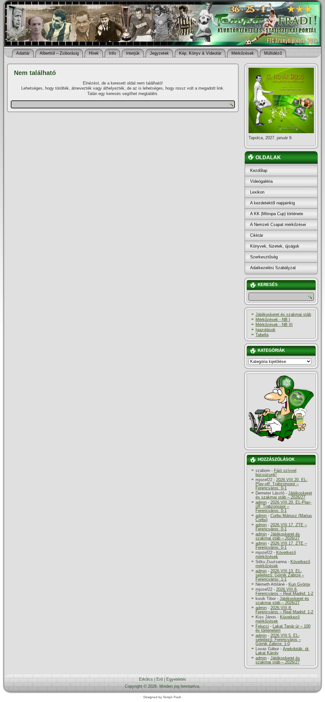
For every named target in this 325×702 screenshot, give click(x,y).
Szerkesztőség (264, 257)
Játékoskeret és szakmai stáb (283, 314)
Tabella (262, 334)
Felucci (262, 626)
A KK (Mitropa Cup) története (276, 213)
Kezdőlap (258, 170)
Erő (159, 679)
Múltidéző (273, 53)
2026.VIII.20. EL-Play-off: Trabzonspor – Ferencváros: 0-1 (281, 483)
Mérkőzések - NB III (274, 324)
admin (261, 502)
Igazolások (265, 329)
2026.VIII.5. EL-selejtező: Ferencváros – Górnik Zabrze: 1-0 (278, 639)
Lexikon (257, 192)
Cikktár (256, 235)
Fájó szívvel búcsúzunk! (275, 472)
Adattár (23, 53)
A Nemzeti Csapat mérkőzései (278, 224)
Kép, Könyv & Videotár (200, 53)
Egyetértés (176, 679)
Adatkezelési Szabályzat (273, 267)
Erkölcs (146, 679)
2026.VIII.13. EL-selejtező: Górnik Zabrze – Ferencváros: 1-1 (279, 575)
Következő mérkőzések (275, 554)
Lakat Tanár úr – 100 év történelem (282, 628)
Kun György (299, 584)
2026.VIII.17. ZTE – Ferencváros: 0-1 (281, 526)
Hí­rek (94, 53)
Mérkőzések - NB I (272, 319)
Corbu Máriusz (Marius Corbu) (283, 517)
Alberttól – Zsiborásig (59, 53)
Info (112, 53)
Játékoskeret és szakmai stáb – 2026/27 (283, 495)
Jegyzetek (159, 53)
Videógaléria (261, 181)
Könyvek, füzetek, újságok (274, 246)
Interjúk (133, 53)
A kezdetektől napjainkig (272, 203)
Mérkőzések (242, 53)
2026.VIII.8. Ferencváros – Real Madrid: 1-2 (284, 591)
